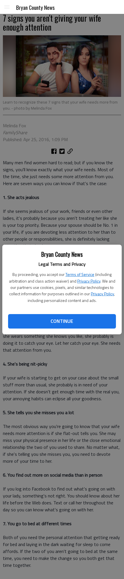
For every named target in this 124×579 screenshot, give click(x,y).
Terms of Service (79, 274)
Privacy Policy (88, 281)
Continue (62, 321)
